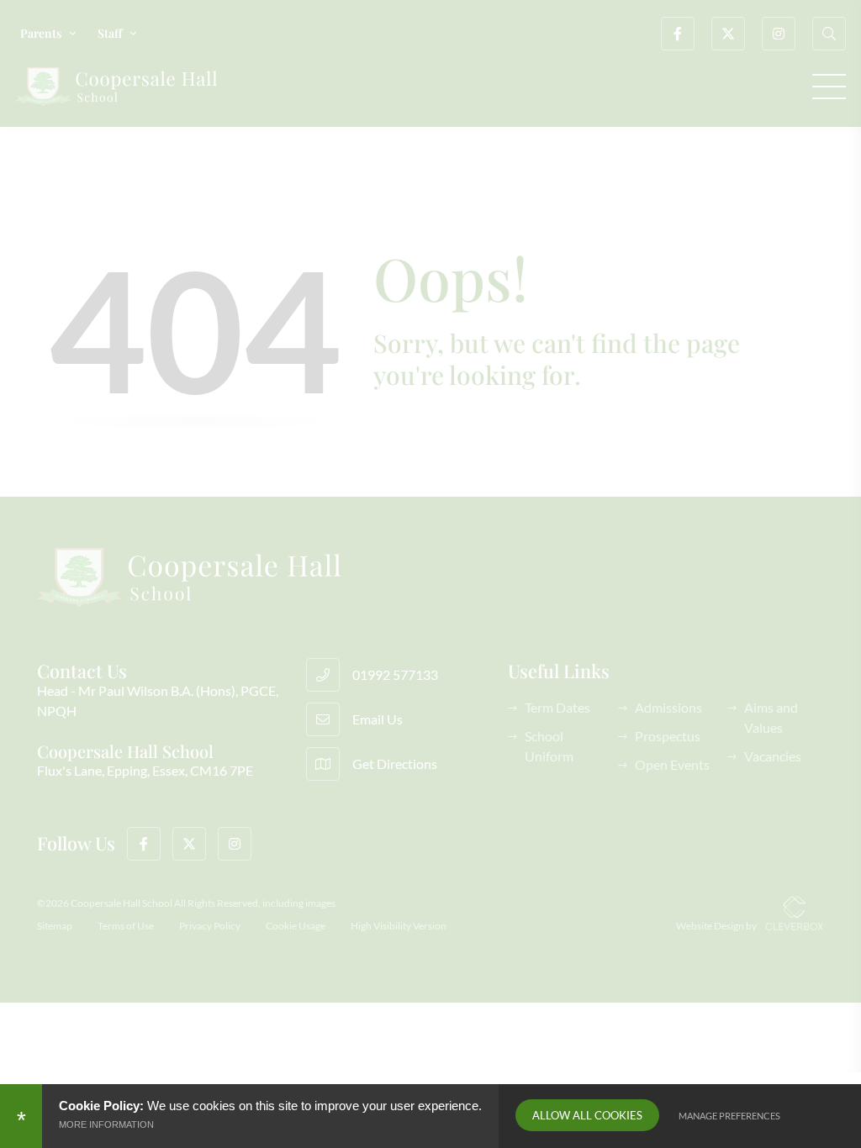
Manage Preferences (729, 1115)
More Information (106, 1124)
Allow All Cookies (587, 1115)
